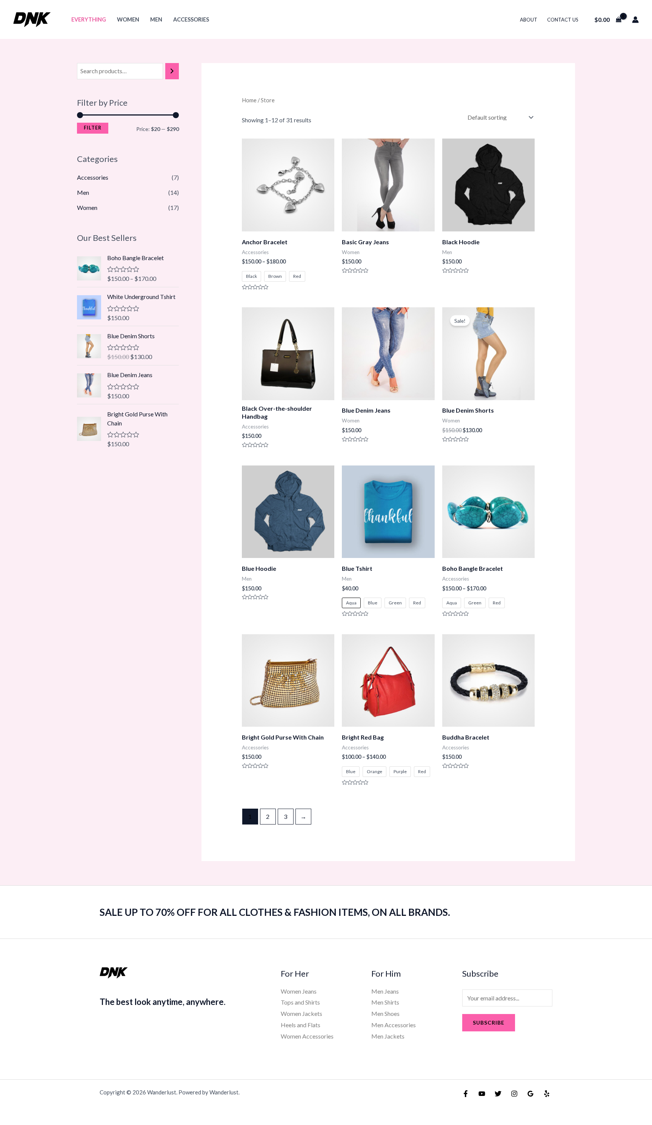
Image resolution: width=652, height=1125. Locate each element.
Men (156, 19)
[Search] (172, 71)
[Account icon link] (635, 19)
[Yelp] (546, 1093)
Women (128, 19)
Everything (88, 19)
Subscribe (488, 1022)
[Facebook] (465, 1093)
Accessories (191, 19)
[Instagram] (514, 1093)
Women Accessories (307, 1036)
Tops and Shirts (300, 1002)
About (528, 20)
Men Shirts (385, 1002)
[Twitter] (498, 1093)
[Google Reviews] (530, 1093)
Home (249, 100)
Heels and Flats (300, 1024)
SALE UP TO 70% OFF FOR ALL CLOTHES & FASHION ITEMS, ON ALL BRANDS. (275, 912)
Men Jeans (385, 991)
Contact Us (562, 20)
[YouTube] (481, 1093)
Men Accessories (393, 1024)
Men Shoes (385, 1013)
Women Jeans (299, 991)
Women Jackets (301, 1013)
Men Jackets (387, 1036)
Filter (92, 128)
